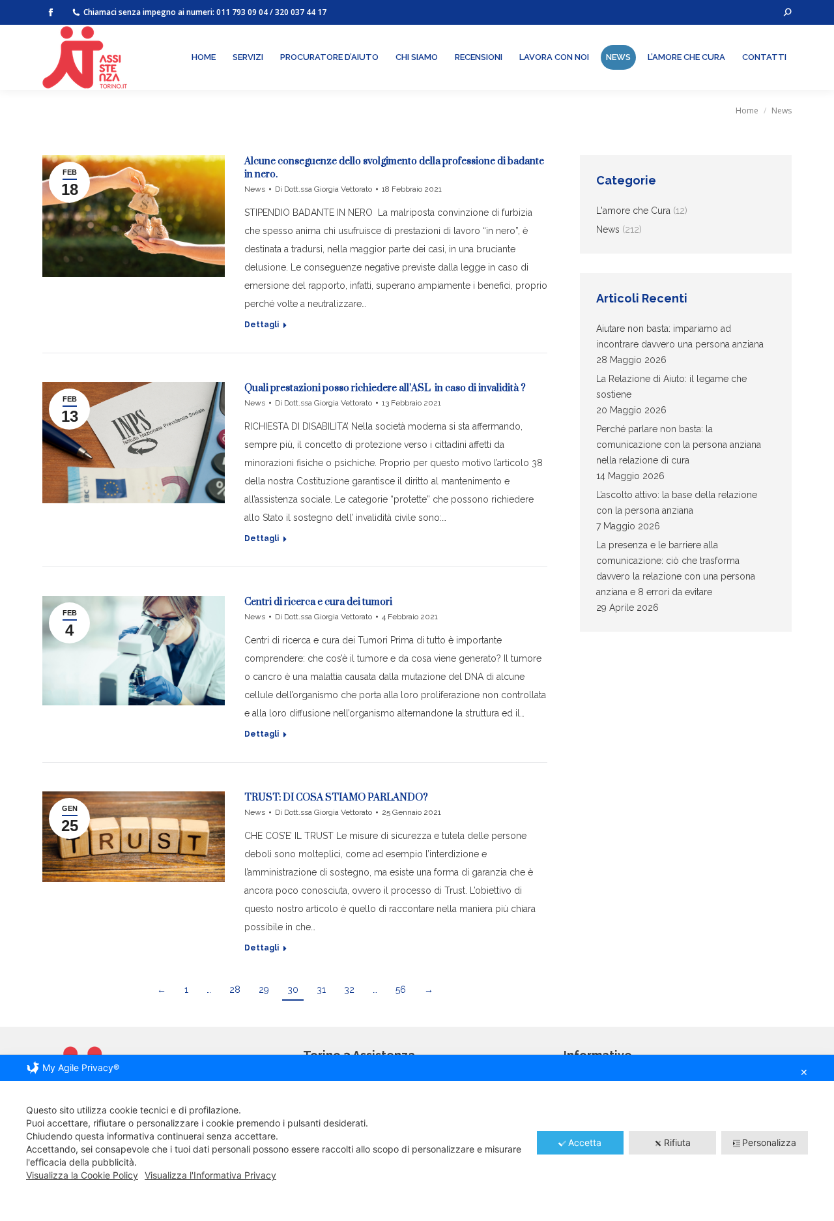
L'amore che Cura (633, 210)
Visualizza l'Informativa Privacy (210, 1175)
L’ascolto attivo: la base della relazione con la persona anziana (676, 503)
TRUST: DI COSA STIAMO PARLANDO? (336, 797)
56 (400, 989)
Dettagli (261, 324)
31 (321, 989)
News (254, 189)
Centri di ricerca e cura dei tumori (318, 602)
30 (292, 989)
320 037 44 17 (300, 12)
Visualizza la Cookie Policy (82, 1175)
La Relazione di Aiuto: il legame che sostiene (671, 387)
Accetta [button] (584, 1142)
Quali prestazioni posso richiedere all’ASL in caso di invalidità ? (385, 388)
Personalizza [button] (769, 1142)
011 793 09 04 (242, 12)
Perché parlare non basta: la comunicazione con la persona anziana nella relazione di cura (678, 444)
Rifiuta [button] (677, 1142)
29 (264, 989)
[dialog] (417, 1138)
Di (323, 189)
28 (234, 989)
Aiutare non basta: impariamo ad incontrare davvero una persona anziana (680, 336)
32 (349, 989)
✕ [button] (804, 1072)
